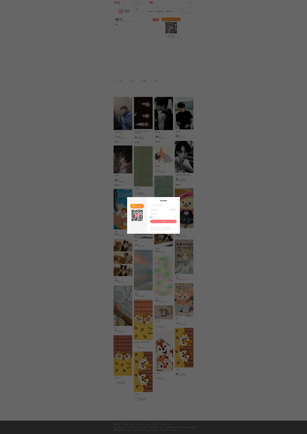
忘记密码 (175, 217)
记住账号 (153, 217)
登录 (163, 221)
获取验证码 (173, 209)
